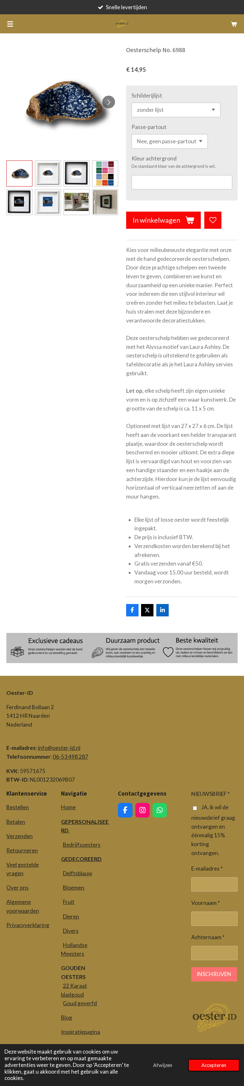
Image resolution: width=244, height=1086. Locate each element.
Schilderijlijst (147, 95)
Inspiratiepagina (80, 1031)
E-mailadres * (207, 868)
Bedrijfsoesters (81, 844)
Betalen (15, 821)
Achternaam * (208, 937)
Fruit (68, 902)
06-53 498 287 (70, 756)
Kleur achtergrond (154, 158)
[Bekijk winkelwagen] (234, 23)
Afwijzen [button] (162, 1065)
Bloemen (73, 887)
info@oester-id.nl (59, 747)
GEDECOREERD (81, 859)
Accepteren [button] (213, 1065)
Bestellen (17, 807)
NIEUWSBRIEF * (210, 794)
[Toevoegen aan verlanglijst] (212, 220)
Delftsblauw (77, 873)
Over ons (17, 887)
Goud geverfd (80, 1003)
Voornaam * (205, 902)
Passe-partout (149, 127)
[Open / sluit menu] (10, 23)
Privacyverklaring (27, 925)
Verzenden (19, 836)
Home (68, 807)
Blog (66, 1017)
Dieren (71, 916)
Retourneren (22, 850)
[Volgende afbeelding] (108, 102)
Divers (70, 930)
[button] (19, 173)
